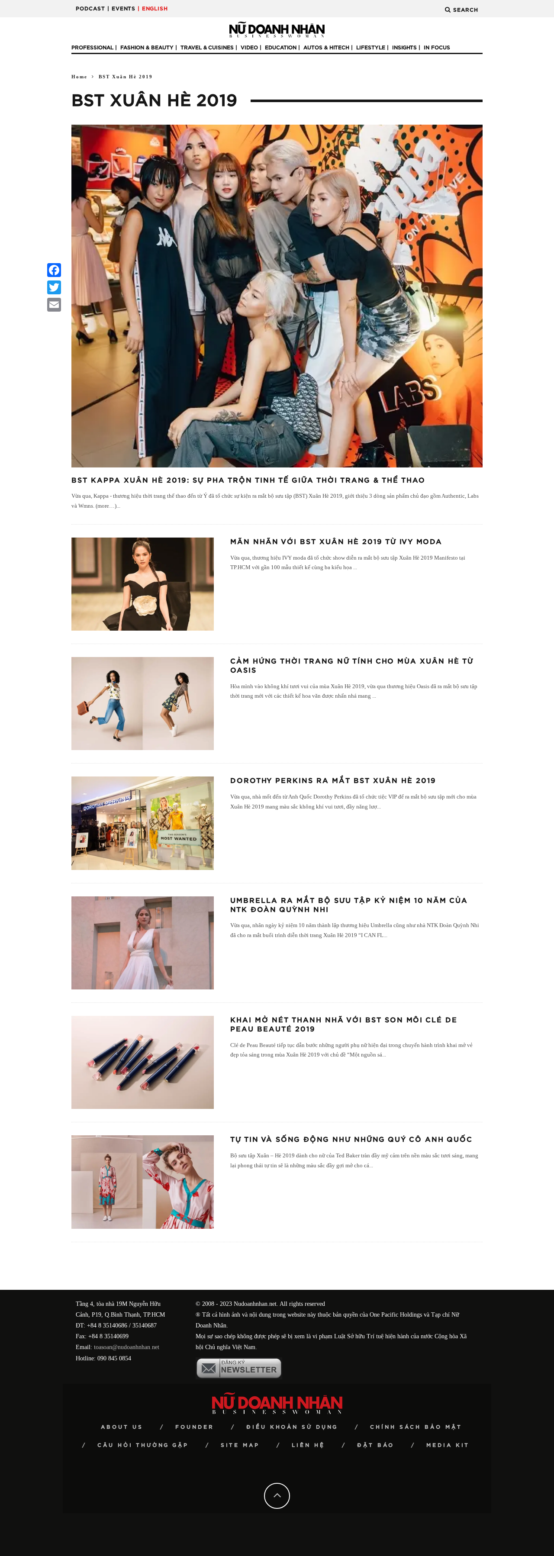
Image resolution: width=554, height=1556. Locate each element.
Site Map (240, 1445)
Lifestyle (370, 47)
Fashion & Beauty (147, 47)
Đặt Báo (375, 1445)
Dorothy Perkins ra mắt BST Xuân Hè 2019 (333, 780)
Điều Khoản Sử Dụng (292, 1427)
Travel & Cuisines (207, 47)
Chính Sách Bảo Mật (416, 1427)
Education (280, 47)
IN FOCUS (437, 47)
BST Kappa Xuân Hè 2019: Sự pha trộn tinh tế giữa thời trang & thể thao (248, 480)
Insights (404, 47)
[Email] (54, 304)
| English (153, 8)
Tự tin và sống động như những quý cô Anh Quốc (351, 1139)
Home (79, 76)
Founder (194, 1427)
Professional (92, 47)
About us (122, 1427)
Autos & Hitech (326, 47)
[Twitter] (54, 287)
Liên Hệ (308, 1445)
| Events (121, 8)
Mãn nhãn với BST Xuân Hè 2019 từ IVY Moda (336, 541)
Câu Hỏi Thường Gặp (143, 1445)
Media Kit (448, 1445)
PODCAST (90, 8)
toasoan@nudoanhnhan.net (126, 1347)
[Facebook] (54, 270)
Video (249, 47)
